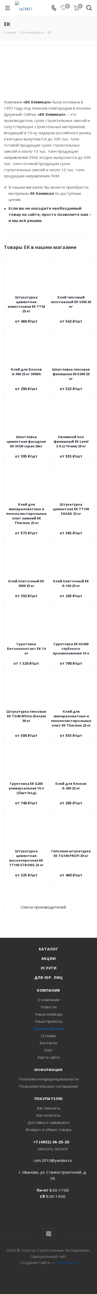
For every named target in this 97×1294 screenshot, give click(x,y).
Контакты (48, 1042)
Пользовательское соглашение (48, 1086)
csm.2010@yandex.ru (53, 1160)
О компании (48, 999)
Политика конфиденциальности (48, 1078)
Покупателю (48, 1098)
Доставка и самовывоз (49, 1122)
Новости (49, 1006)
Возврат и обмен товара (48, 1129)
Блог (48, 1049)
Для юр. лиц (48, 977)
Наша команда (48, 1014)
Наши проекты (48, 1021)
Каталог (48, 949)
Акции (48, 958)
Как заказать (49, 1107)
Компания (48, 990)
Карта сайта (49, 1057)
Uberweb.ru (66, 1262)
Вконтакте (48, 1233)
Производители (48, 1028)
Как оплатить (48, 1115)
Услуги (49, 967)
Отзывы (48, 1035)
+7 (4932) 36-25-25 (51, 1141)
